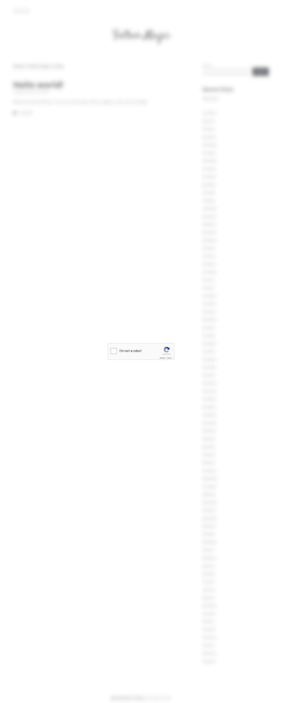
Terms (169, 358)
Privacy (162, 358)
